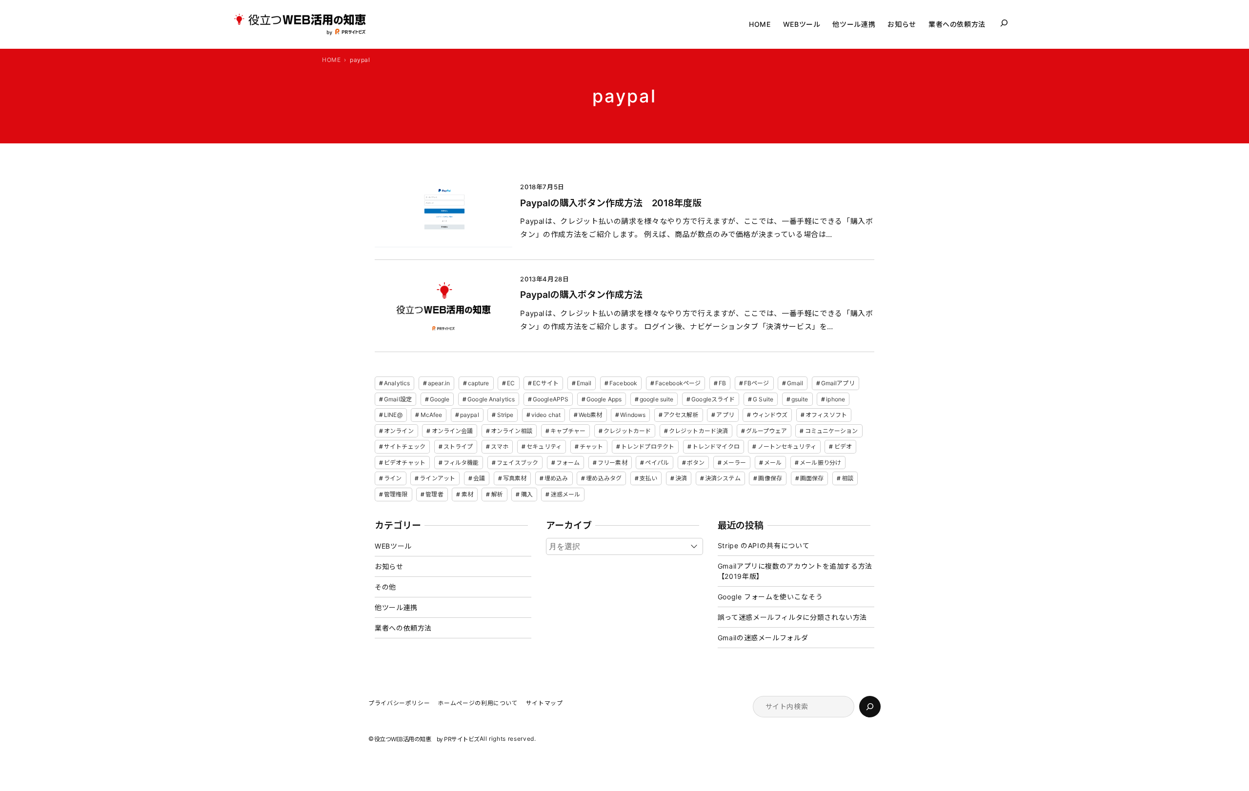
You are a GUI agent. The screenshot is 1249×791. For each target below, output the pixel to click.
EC (511, 383)
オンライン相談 (511, 431)
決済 (681, 478)
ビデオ (843, 446)
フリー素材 (612, 462)
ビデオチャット (404, 462)
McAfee (432, 414)
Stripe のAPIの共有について (764, 545)
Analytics (397, 383)
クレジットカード (627, 431)
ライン (393, 478)
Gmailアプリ (838, 383)
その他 (385, 587)
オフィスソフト (826, 414)
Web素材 (591, 414)
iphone (835, 399)
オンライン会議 (452, 431)
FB (722, 383)
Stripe (505, 414)
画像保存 (770, 478)
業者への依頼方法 (403, 628)
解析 (497, 494)
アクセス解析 (681, 414)
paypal (469, 414)
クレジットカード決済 (698, 431)
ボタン (696, 462)
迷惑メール (566, 494)
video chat (546, 414)
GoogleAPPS (550, 399)
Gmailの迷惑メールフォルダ (763, 637)
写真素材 (514, 478)
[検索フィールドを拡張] (1004, 23)
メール (773, 462)
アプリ (725, 414)
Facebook (623, 383)
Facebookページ (678, 383)
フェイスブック (517, 462)
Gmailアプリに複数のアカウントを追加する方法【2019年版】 (795, 571)
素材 (467, 494)
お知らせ (389, 566)
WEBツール (393, 546)
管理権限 (395, 494)
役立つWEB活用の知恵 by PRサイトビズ (427, 739)
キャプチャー (568, 431)
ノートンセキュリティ (787, 446)
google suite (656, 399)
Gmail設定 (398, 399)
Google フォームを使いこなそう (770, 597)
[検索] (870, 706)
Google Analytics (491, 399)
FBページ (756, 383)
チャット (591, 446)
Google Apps (604, 399)
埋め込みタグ (604, 478)
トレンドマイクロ (716, 446)
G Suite (763, 399)
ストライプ (458, 446)
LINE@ (393, 414)
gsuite (799, 399)
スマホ (499, 446)
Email (584, 383)
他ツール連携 (396, 607)
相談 (847, 478)
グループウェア (766, 431)
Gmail (795, 383)
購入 (527, 494)
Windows (632, 414)
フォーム (568, 462)
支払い (648, 478)
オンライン (399, 431)
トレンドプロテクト (647, 446)
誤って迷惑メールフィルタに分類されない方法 (792, 617)
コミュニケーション (831, 431)
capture (478, 383)
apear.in (439, 383)
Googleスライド (713, 399)
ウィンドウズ (770, 414)
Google (440, 399)
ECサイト (546, 383)
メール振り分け (820, 462)
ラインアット (437, 478)
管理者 (434, 494)
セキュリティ (544, 446)
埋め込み (556, 478)
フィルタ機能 (461, 462)
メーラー (734, 462)
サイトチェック (404, 446)
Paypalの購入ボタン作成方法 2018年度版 (611, 203)
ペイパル (656, 462)
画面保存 (812, 478)
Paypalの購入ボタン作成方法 (581, 294)
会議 (479, 478)
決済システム (723, 478)
